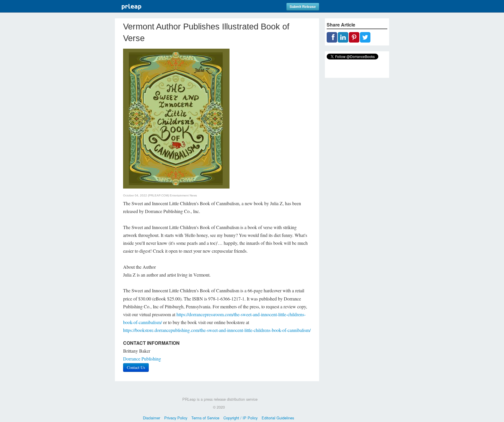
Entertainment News (183, 195)
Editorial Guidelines (278, 418)
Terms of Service (205, 418)
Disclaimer (151, 418)
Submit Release (303, 6)
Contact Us (136, 367)
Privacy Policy (175, 418)
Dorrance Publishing (142, 359)
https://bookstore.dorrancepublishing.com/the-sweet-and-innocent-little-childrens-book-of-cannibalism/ (217, 330)
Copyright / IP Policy (240, 418)
